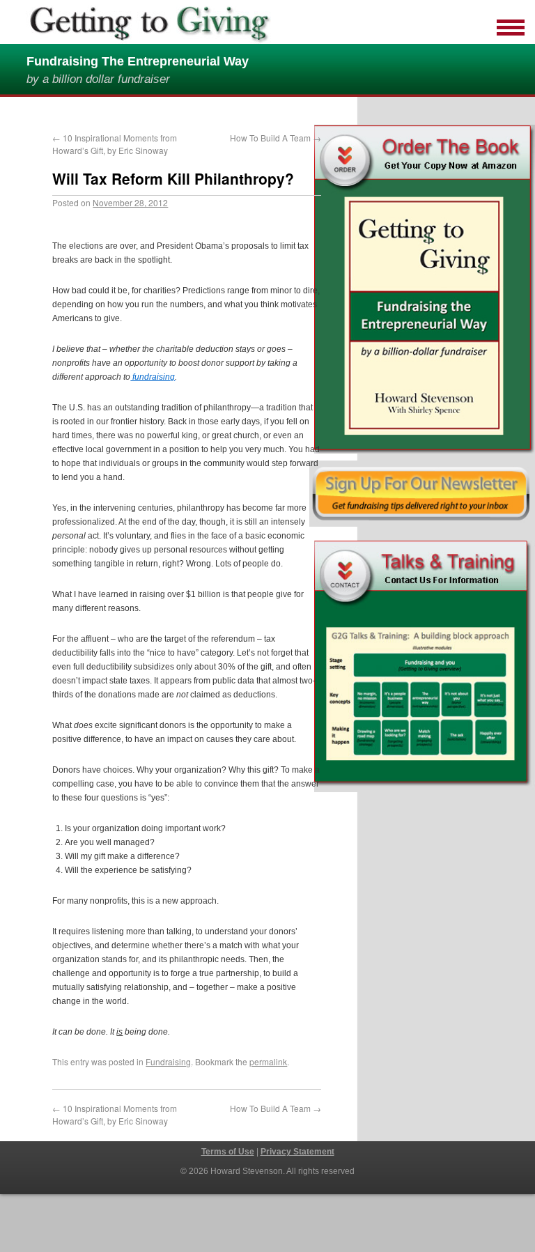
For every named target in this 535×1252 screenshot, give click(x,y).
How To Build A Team (275, 138)
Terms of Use (227, 1152)
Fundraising (168, 1061)
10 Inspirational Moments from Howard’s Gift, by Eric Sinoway (114, 144)
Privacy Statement (297, 1152)
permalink (268, 1061)
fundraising (152, 377)
